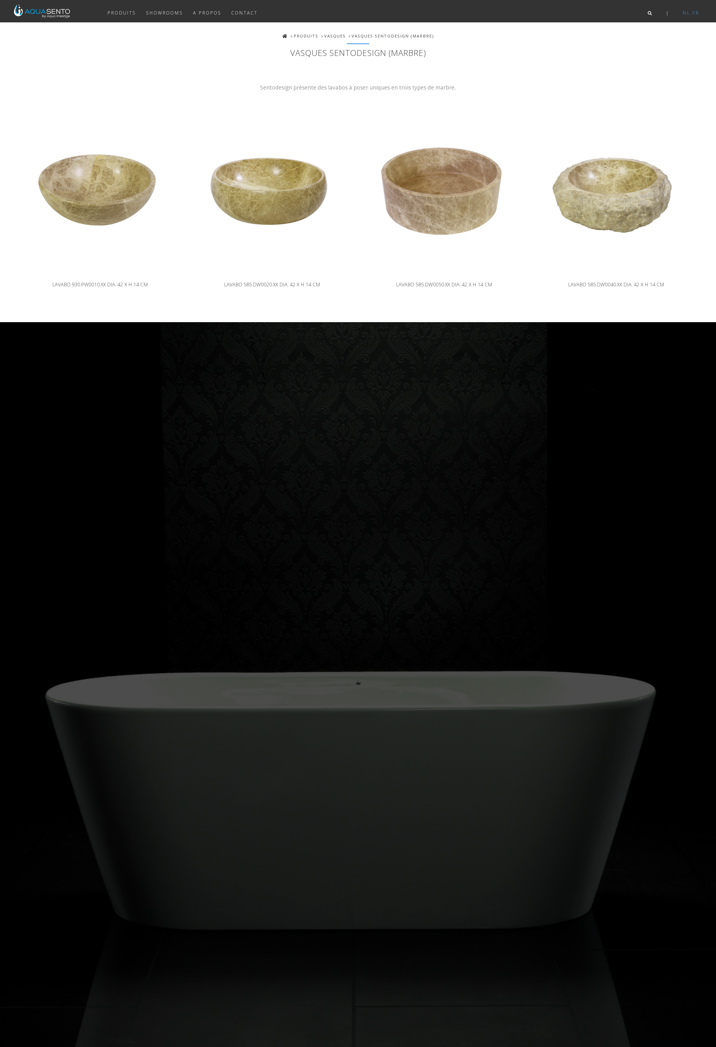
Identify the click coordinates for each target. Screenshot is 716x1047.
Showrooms (164, 13)
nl (686, 13)
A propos (207, 13)
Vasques (335, 36)
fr (695, 13)
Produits (121, 13)
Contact (244, 13)
